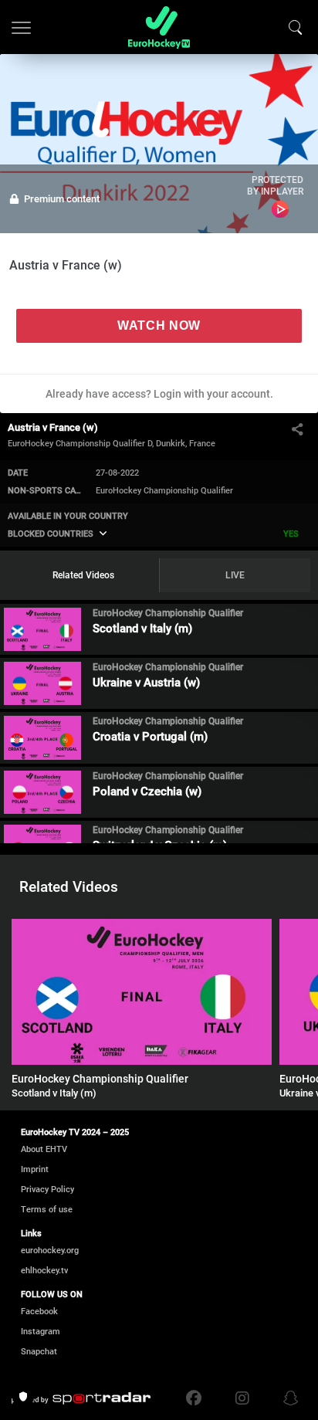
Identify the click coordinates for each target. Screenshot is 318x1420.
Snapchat (39, 1352)
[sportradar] (81, 1398)
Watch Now (159, 325)
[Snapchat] (287, 1398)
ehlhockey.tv (44, 1271)
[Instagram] (242, 1398)
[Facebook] (197, 1398)
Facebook (39, 1311)
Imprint (35, 1169)
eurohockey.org (50, 1250)
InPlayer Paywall (280, 209)
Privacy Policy (47, 1189)
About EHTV (44, 1149)
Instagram (40, 1332)
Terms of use (47, 1210)
